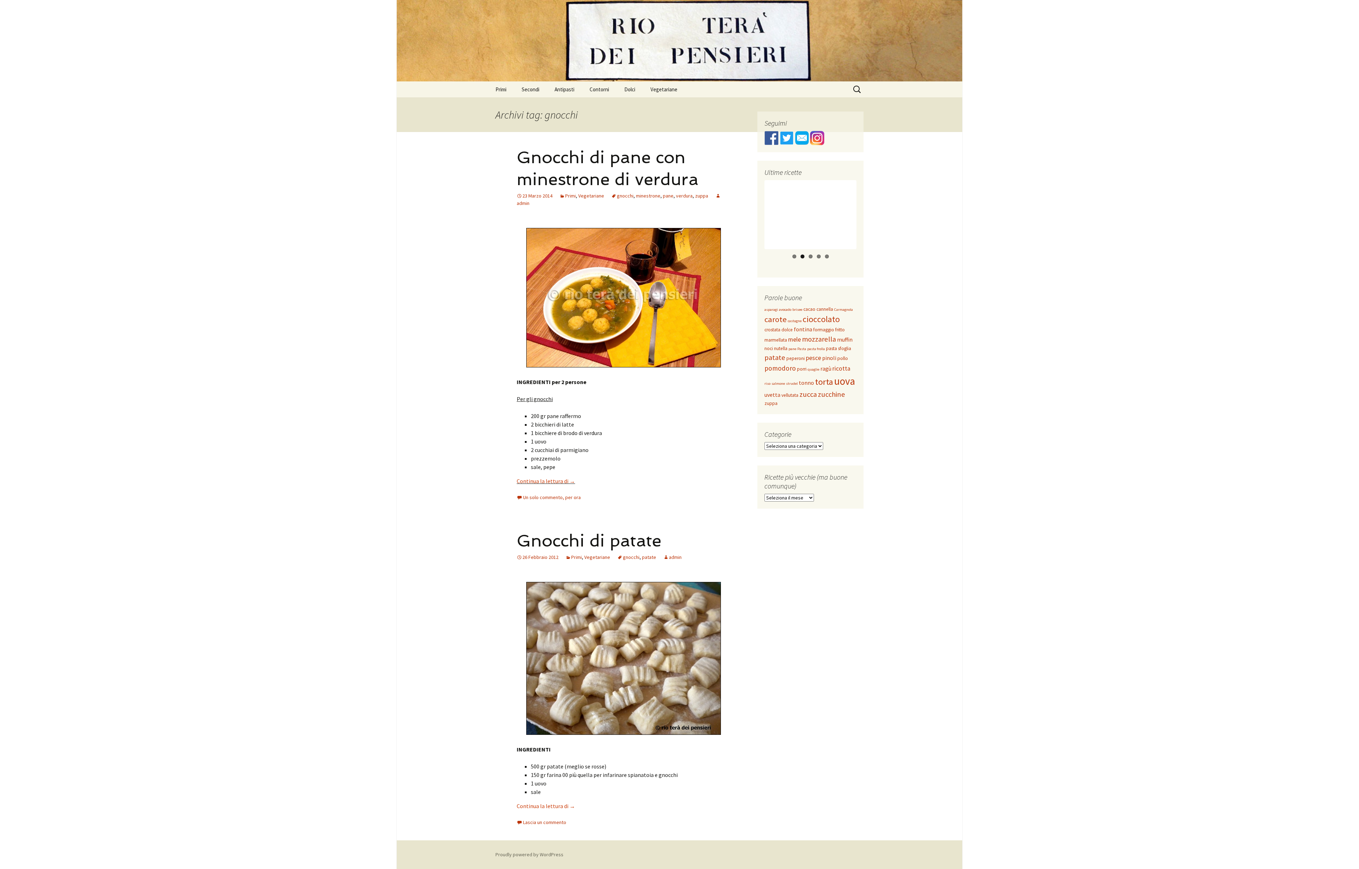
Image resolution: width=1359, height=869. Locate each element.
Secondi (530, 89)
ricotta (841, 368)
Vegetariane (663, 89)
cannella (824, 309)
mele (794, 339)
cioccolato (821, 319)
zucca (808, 394)
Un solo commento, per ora (552, 497)
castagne (795, 321)
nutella (780, 348)
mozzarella (819, 339)
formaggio (823, 330)
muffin (845, 339)
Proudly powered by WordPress (529, 854)
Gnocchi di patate (589, 540)
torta (824, 381)
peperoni (795, 358)
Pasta (801, 349)
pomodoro (780, 368)
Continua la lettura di (546, 481)
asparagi (771, 309)
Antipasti (564, 89)
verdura (684, 196)
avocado (785, 309)
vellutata (789, 395)
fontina (803, 329)
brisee (797, 309)
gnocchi (625, 196)
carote (775, 319)
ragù (825, 368)
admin (675, 557)
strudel (792, 383)
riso (767, 383)
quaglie (813, 369)
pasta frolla (816, 349)
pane (668, 196)
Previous (753, 221)
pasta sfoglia (838, 348)
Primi (500, 89)
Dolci (629, 89)
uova (844, 381)
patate (649, 557)
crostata (772, 330)
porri (802, 369)
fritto (840, 330)
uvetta (772, 394)
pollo (842, 358)
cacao (809, 309)
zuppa (701, 196)
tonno (806, 382)
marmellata (775, 340)
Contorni (599, 89)
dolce (787, 330)
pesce (813, 358)
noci (768, 348)
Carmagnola (843, 309)
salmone (778, 383)
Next (868, 221)
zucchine (831, 394)
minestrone (648, 196)
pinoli (829, 357)
